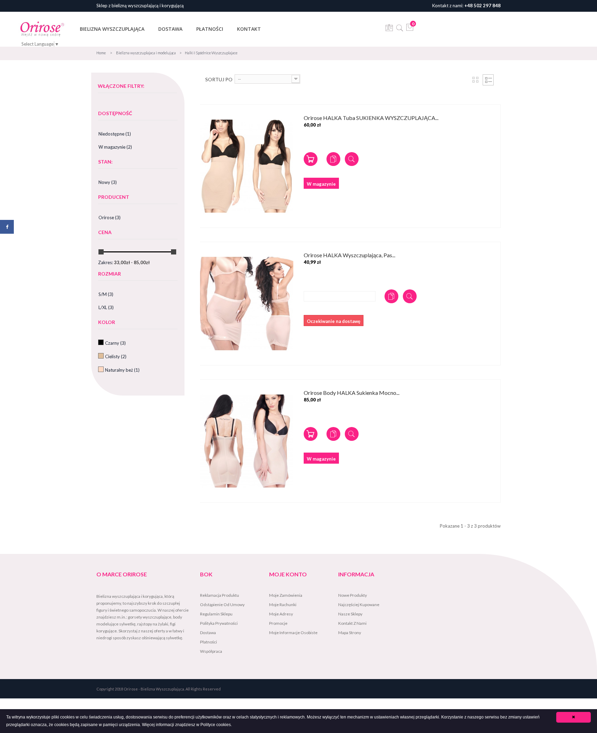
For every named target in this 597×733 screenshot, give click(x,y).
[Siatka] (475, 80)
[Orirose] (42, 29)
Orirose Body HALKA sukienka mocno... (351, 393)
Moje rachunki (282, 604)
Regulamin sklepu (216, 613)
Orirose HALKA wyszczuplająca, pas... (349, 255)
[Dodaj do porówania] (333, 159)
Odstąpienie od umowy (222, 604)
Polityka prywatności (219, 623)
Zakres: (105, 262)
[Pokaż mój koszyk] (410, 29)
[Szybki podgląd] (352, 159)
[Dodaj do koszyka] (311, 159)
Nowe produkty (352, 595)
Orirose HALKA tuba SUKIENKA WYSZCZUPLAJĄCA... (371, 118)
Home (101, 52)
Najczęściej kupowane (358, 604)
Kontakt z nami (352, 623)
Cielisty (115, 356)
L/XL (106, 307)
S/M (105, 294)
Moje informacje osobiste (293, 632)
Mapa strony (349, 632)
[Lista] (488, 80)
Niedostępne (114, 134)
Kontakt (249, 29)
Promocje (278, 623)
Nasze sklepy (350, 613)
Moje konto (288, 574)
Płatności (209, 29)
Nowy (107, 182)
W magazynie (115, 147)
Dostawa (170, 29)
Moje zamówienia (285, 595)
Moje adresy (281, 613)
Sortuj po (219, 79)
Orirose (109, 217)
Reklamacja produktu (219, 595)
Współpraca (211, 651)
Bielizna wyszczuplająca (112, 29)
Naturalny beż (122, 370)
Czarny (115, 343)
